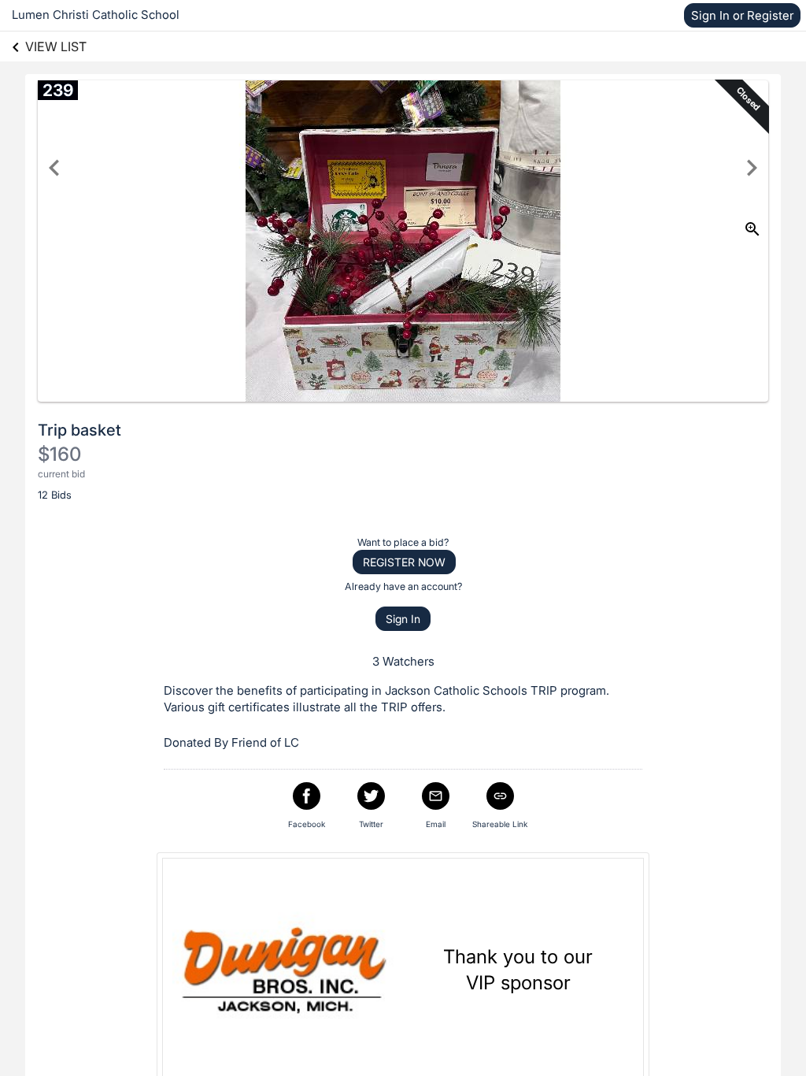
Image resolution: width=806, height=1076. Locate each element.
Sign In (403, 618)
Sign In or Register (742, 15)
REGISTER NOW (404, 562)
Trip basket (79, 430)
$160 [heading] (59, 454)
